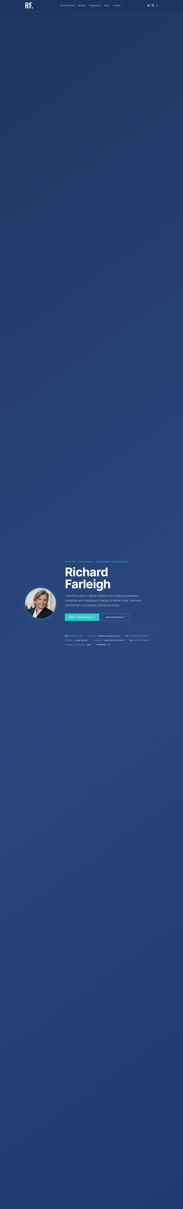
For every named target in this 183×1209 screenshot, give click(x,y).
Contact (117, 5)
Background (95, 5)
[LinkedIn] (153, 5)
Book (106, 5)
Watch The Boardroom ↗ (82, 617)
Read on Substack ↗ (116, 617)
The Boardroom (67, 5)
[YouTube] (148, 5)
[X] (157, 5)
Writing (81, 5)
